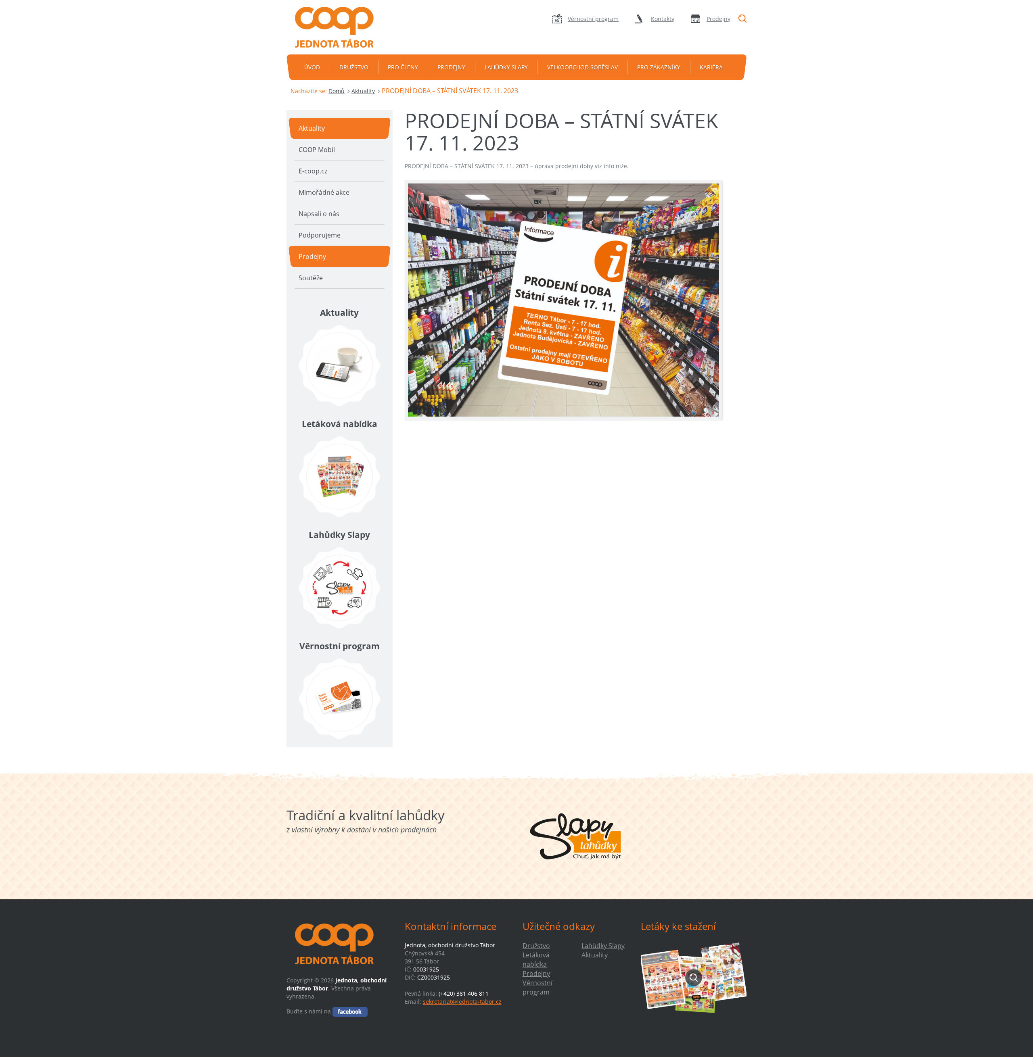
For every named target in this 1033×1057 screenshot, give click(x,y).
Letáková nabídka (536, 960)
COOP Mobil (317, 149)
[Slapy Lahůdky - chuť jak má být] (576, 836)
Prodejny (718, 19)
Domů (336, 91)
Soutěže (311, 277)
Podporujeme (320, 235)
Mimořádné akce (324, 192)
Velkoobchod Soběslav (582, 67)
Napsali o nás (319, 213)
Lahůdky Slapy (506, 67)
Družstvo (353, 67)
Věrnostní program (593, 19)
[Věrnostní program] (340, 699)
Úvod (312, 67)
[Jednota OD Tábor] (339, 27)
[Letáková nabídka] (340, 476)
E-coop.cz (313, 171)
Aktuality (363, 91)
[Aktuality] (340, 365)
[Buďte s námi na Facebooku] (350, 1011)
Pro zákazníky (658, 67)
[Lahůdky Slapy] (340, 587)
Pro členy (403, 67)
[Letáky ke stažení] (694, 977)
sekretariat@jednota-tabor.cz (462, 1001)
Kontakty (662, 19)
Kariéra (711, 67)
